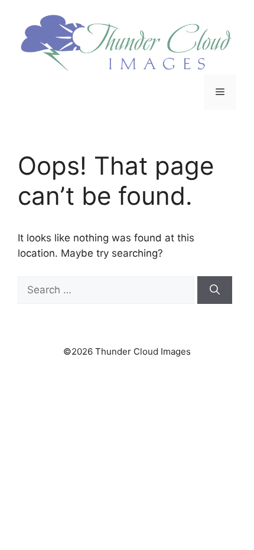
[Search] (214, 290)
